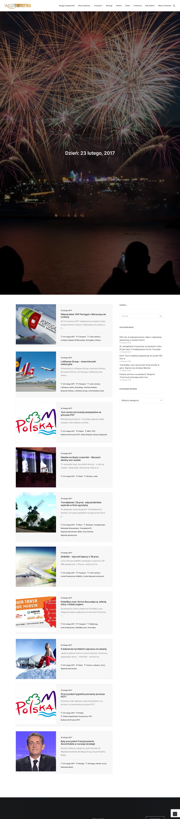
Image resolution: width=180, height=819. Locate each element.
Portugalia (90, 340)
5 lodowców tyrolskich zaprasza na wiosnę (84, 649)
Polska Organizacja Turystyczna (75, 716)
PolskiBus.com (81, 628)
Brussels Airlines (67, 391)
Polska (119, 6)
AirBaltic (79, 576)
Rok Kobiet (150, 6)
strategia (91, 764)
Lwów (95, 476)
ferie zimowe (88, 532)
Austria (89, 665)
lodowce (96, 665)
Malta (80, 532)
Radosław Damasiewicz (70, 528)
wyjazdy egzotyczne (69, 535)
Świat (127, 6)
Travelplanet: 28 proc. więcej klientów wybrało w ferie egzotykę (81, 503)
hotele (98, 764)
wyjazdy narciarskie (69, 532)
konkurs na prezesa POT (70, 435)
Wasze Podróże (164, 6)
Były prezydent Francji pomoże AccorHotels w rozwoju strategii (78, 742)
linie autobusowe (67, 628)
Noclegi (109, 6)
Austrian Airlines (90, 387)
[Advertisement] (142, 429)
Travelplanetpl (99, 525)
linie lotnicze (95, 337)
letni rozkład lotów (96, 391)
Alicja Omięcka (86, 435)
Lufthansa (65, 387)
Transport (98, 6)
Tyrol (103, 665)
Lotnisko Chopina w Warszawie (73, 340)
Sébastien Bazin (67, 767)
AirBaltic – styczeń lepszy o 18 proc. (80, 556)
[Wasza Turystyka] (18, 5)
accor (104, 764)
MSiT (89, 431)
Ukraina (89, 476)
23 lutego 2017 (69, 337)
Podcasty (138, 6)
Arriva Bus (92, 628)
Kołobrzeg (94, 624)
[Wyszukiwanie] (174, 5)
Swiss (71, 387)
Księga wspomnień (67, 6)
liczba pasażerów (68, 576)
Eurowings (79, 387)
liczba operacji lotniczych (93, 576)
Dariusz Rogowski (100, 435)
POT (93, 431)
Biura (80, 525)
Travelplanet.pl (85, 528)
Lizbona (98, 340)
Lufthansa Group (81, 391)
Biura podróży (84, 6)
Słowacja (89, 525)
